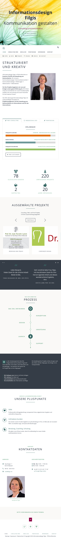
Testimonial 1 (3, 262)
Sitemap (7, 536)
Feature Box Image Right (31, 43)
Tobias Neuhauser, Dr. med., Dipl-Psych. (16, 278)
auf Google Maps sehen (40, 471)
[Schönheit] (24, 526)
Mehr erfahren (31, 33)
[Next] (58, 22)
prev (16, 220)
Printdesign (32, 52)
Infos (12, 56)
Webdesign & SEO (31, 120)
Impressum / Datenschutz (16, 536)
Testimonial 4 (4, 262)
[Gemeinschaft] (36, 526)
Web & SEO (23, 52)
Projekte (19, 56)
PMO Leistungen (13, 154)
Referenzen (41, 52)
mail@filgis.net (8, 471)
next (44, 220)
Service (35, 56)
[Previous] (3, 22)
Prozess (28, 56)
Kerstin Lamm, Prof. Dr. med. (45, 283)
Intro (6, 56)
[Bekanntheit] (30, 526)
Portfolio (30, 220)
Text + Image (29, 43)
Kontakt (50, 52)
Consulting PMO (13, 52)
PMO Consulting (13, 120)
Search (58, 47)
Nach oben (30, 519)
